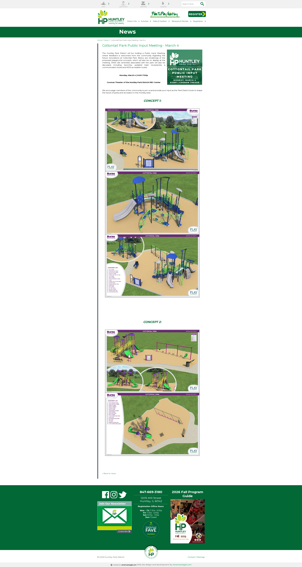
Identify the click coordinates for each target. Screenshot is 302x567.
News (106, 40)
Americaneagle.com (182, 565)
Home (99, 40)
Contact (191, 557)
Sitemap (201, 557)
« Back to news (109, 473)
